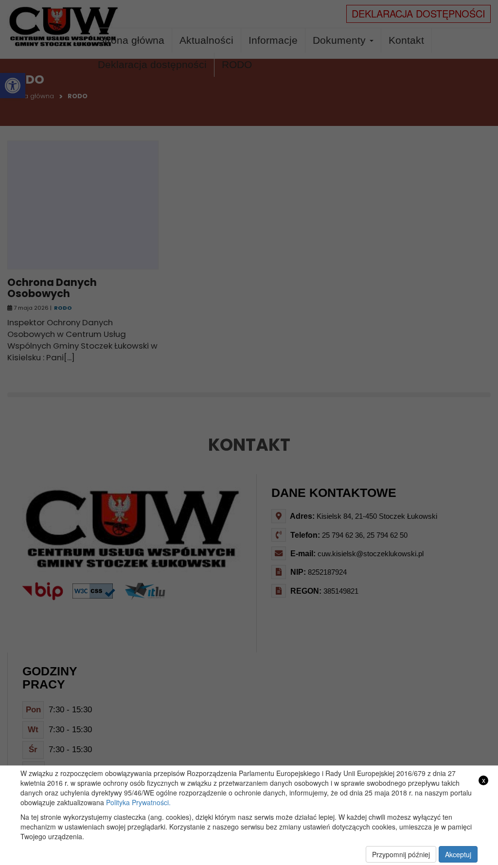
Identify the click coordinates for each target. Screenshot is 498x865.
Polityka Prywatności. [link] (138, 802)
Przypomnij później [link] (401, 854)
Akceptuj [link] (458, 854)
